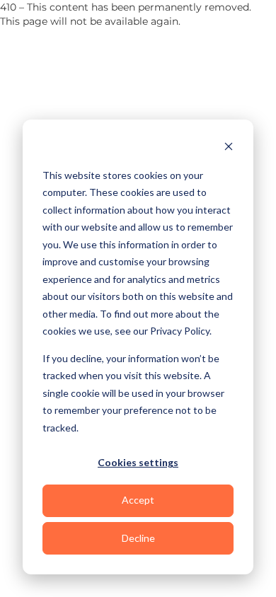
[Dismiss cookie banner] (229, 148)
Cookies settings (138, 462)
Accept (138, 500)
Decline (138, 538)
